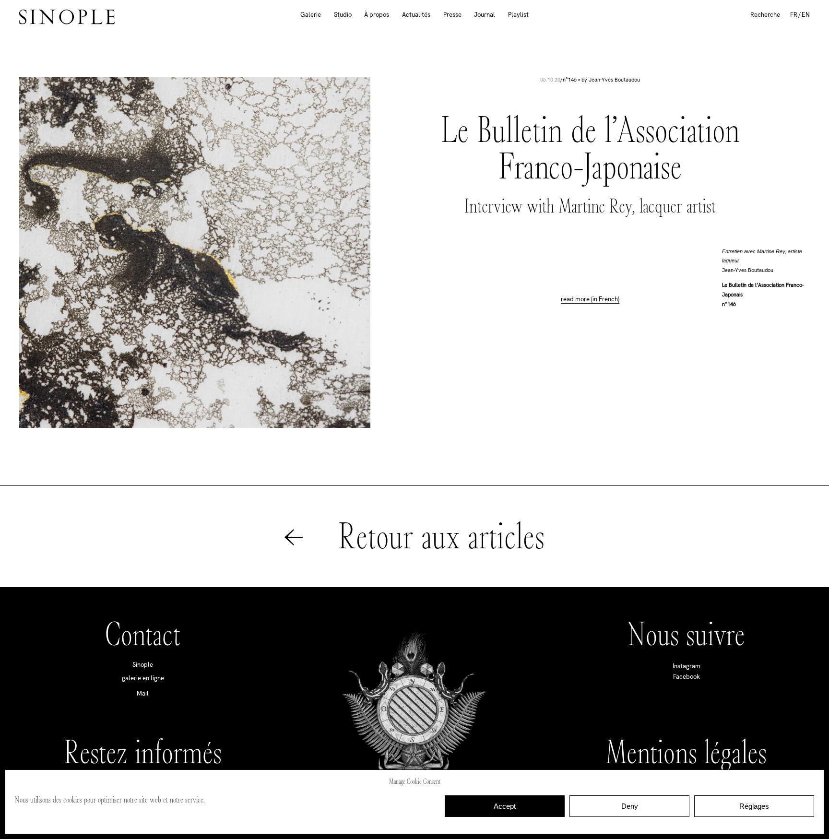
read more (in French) (590, 299)
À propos (376, 15)
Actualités (416, 15)
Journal (484, 15)
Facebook (686, 677)
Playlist (518, 15)
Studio (343, 15)
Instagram (686, 666)
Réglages (754, 806)
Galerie (310, 15)
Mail (143, 693)
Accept (505, 806)
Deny (629, 806)
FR (793, 15)
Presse (452, 15)
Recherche (765, 15)
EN (806, 15)
